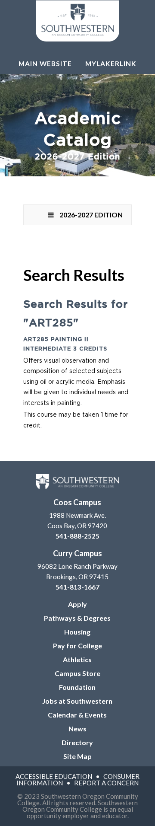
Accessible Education (54, 776)
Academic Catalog (77, 136)
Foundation (77, 687)
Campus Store (77, 673)
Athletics (77, 659)
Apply (77, 604)
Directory (77, 742)
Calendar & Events (77, 715)
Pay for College (77, 645)
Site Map (77, 756)
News (77, 728)
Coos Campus (77, 502)
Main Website (45, 63)
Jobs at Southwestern (77, 701)
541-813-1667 (77, 587)
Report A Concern (106, 783)
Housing (77, 632)
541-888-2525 (77, 536)
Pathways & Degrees (77, 618)
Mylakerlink (110, 63)
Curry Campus (77, 553)
